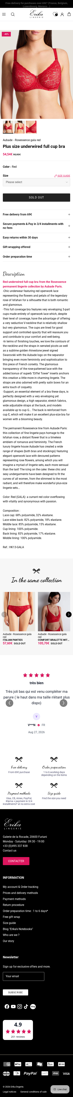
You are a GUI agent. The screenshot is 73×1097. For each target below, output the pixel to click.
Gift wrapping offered (16, 247)
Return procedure (13, 905)
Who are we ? (11, 935)
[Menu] (4, 14)
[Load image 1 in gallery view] (36, 74)
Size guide (63, 175)
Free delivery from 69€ (17, 214)
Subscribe (15, 992)
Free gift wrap (11, 917)
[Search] (14, 14)
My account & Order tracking (20, 887)
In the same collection (36, 580)
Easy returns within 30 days (20, 237)
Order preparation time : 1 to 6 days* (25, 911)
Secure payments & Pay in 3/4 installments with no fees (33, 226)
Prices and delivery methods (20, 893)
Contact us (9, 850)
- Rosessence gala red (27, 140)
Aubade (7, 140)
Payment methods (14, 899)
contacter (16, 861)
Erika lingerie (17, 1086)
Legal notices (9, 1091)
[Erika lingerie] (36, 14)
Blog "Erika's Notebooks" (18, 929)
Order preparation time (17, 256)
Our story (8, 941)
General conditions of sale (33, 1091)
